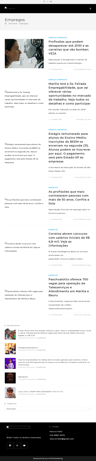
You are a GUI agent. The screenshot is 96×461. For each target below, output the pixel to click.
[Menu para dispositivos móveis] (90, 9)
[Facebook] (10, 445)
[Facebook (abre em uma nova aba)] (44, 2)
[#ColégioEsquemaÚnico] (10, 348)
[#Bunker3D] (10, 377)
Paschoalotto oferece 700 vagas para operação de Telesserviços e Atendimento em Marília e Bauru (69, 287)
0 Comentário (41, 338)
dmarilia (53, 37)
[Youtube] (24, 445)
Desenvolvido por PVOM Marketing (48, 458)
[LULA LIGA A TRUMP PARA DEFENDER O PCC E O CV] (10, 392)
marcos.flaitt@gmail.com (62, 439)
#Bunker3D (23, 377)
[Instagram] (17, 445)
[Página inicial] (5, 23)
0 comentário (56, 69)
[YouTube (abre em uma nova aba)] (51, 2)
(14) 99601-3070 (57, 435)
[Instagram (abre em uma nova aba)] (47, 2)
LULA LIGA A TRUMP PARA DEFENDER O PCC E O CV (40, 392)
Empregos (24, 23)
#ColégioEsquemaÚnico (28, 348)
